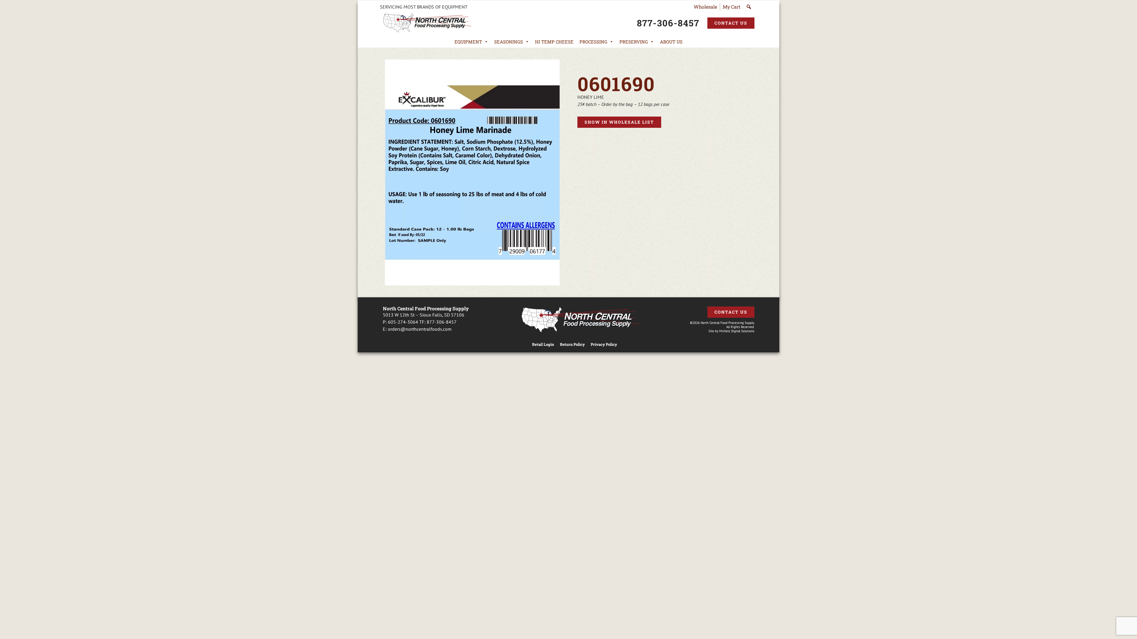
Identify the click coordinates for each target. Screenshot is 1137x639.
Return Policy (572, 344)
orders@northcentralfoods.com (420, 329)
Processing (593, 42)
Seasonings (508, 42)
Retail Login (543, 344)
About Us (671, 42)
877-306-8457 (442, 322)
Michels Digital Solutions (736, 331)
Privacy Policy (604, 344)
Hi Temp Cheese (554, 42)
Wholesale (705, 7)
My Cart (732, 7)
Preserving (633, 42)
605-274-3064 (403, 322)
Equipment (468, 42)
